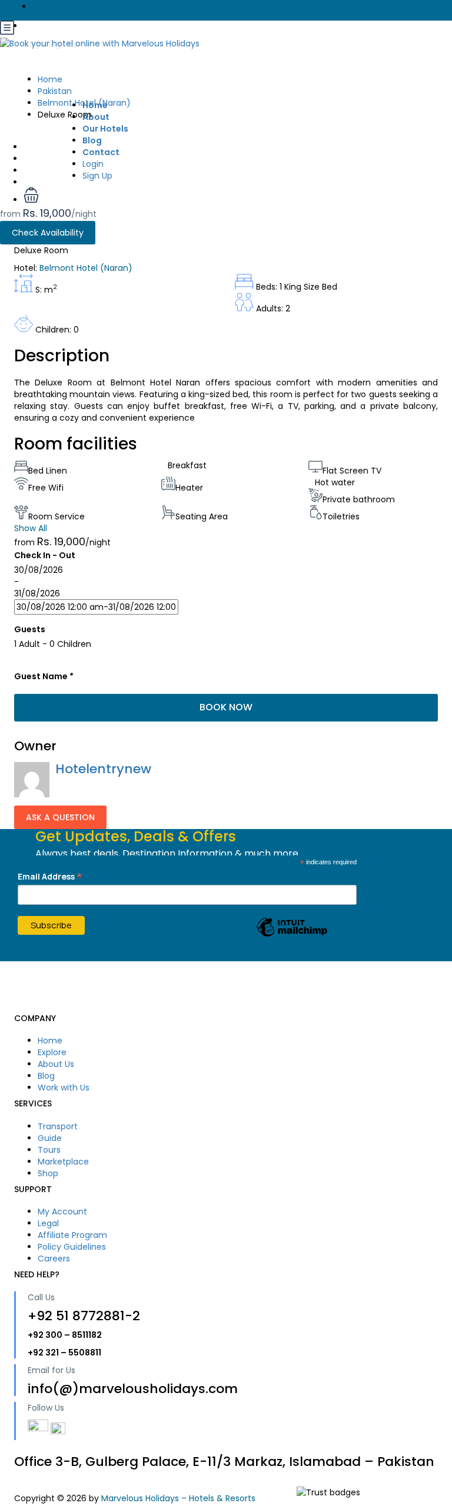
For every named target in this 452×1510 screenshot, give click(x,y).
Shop (48, 1173)
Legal (48, 1223)
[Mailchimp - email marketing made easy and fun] (292, 936)
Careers (54, 1258)
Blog (46, 1076)
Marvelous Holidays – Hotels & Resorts (178, 1498)
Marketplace (63, 1161)
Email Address (50, 876)
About (95, 117)
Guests (29, 629)
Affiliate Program (72, 1235)
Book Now (226, 707)
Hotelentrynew (103, 769)
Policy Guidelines (72, 1247)
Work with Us (63, 1087)
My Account (62, 1211)
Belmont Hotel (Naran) (84, 103)
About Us (56, 1064)
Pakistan (55, 91)
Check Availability (48, 233)
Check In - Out (44, 555)
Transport (58, 1126)
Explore (52, 1052)
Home (50, 1040)
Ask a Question (60, 817)
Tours (49, 1150)
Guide (50, 1138)
